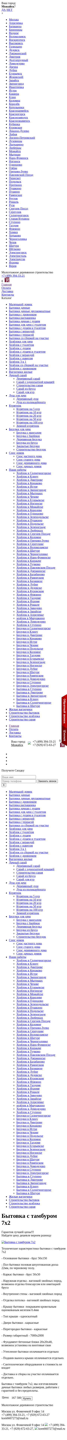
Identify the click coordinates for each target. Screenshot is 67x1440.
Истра (13, 90)
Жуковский (16, 77)
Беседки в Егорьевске (30, 658)
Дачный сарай (18, 375)
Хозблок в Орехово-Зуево (32, 540)
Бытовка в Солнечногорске (33, 702)
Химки (13, 232)
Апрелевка (16, 23)
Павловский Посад (21, 174)
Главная (6, 284)
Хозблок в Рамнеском (30, 577)
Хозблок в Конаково (29, 483)
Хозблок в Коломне (28, 537)
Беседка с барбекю (28, 436)
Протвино (15, 185)
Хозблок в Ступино (28, 625)
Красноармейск (19, 110)
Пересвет (15, 178)
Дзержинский (17, 53)
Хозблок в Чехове (27, 496)
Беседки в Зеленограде (30, 662)
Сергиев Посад (18, 208)
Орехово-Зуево (18, 171)
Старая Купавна (19, 218)
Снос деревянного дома (31, 463)
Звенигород (16, 83)
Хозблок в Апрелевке (30, 614)
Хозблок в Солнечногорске (33, 473)
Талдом (13, 225)
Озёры (13, 168)
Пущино (14, 191)
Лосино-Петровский (22, 137)
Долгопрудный (18, 60)
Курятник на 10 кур (28, 412)
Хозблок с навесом (21, 358)
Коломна (14, 100)
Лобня (13, 134)
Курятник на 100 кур (29, 422)
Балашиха (15, 26)
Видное (14, 33)
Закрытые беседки (28, 446)
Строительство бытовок (24, 712)
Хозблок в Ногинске (29, 503)
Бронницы (15, 29)
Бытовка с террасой (21, 334)
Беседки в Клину (27, 631)
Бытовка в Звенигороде (31, 695)
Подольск (15, 181)
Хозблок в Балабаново (30, 574)
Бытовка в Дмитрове (29, 692)
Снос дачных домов (29, 466)
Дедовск (14, 50)
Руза (12, 205)
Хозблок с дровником (22, 368)
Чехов (12, 242)
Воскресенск (17, 39)
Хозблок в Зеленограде (31, 527)
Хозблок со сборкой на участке (28, 365)
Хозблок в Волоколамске (32, 547)
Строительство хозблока (24, 716)
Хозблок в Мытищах (29, 493)
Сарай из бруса (26, 388)
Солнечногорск (19, 215)
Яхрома (14, 262)
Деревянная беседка (29, 439)
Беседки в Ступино (28, 682)
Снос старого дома (28, 459)
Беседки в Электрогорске (32, 685)
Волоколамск (17, 36)
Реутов (13, 198)
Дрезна (13, 66)
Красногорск (17, 114)
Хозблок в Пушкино (29, 520)
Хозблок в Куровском (30, 591)
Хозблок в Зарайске (28, 611)
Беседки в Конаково (29, 638)
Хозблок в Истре (27, 486)
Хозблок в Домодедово (31, 621)
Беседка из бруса (27, 442)
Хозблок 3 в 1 (17, 361)
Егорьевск (15, 73)
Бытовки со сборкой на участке (29, 338)
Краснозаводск (18, 117)
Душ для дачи (17, 395)
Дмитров (14, 56)
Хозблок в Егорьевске (30, 500)
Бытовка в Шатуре (28, 706)
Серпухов (15, 212)
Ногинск (14, 161)
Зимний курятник (27, 425)
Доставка (7, 291)
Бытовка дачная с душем (24, 321)
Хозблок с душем (20, 348)
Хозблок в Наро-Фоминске (33, 557)
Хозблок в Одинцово (29, 513)
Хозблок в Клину (27, 476)
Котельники (16, 107)
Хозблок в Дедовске (29, 587)
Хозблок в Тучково (28, 564)
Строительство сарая (29, 385)
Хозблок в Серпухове (30, 544)
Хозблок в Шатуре (28, 550)
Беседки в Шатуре (27, 672)
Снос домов (16, 452)
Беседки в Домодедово (30, 679)
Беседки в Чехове (27, 645)
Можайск (15, 151)
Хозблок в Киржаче (28, 560)
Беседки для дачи (20, 429)
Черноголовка (18, 239)
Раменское (15, 195)
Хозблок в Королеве (29, 510)
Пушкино (15, 188)
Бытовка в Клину (27, 699)
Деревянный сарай (28, 378)
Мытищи (14, 154)
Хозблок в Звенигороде (31, 490)
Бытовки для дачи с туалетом (27, 324)
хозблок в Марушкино (30, 618)
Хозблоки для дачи (21, 341)
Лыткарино (16, 144)
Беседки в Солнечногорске (33, 628)
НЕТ (9, 9)
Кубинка (14, 124)
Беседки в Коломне (28, 652)
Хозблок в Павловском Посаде (35, 567)
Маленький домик (20, 304)
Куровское (15, 127)
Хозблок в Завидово (29, 608)
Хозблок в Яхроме (28, 601)
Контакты (7, 294)
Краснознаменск (19, 120)
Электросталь (17, 255)
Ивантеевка (16, 87)
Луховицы (15, 141)
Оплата (6, 287)
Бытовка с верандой (21, 331)
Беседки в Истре (26, 641)
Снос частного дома (29, 456)
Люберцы (15, 147)
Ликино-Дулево (19, 131)
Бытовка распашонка (22, 317)
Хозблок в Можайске (29, 506)
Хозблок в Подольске (30, 523)
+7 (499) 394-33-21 (13, 275)
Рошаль (13, 201)
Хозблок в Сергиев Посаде (33, 533)
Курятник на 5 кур (28, 409)
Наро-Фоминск (18, 158)
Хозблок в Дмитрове (29, 479)
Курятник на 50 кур (28, 419)
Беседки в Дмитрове (29, 635)
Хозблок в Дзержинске (30, 571)
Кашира (14, 93)
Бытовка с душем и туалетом (27, 328)
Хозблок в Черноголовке (32, 554)
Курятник (15, 405)
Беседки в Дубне (27, 668)
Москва (14, 19)
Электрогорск (18, 252)
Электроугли (17, 259)
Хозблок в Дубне (27, 584)
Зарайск (14, 80)
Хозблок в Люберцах (29, 530)
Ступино (14, 222)
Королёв (14, 104)
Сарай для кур (25, 392)
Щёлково (14, 249)
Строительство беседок (31, 449)
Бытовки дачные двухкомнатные (29, 311)
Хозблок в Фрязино (28, 594)
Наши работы (17, 469)
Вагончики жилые (20, 371)
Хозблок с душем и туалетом (27, 351)
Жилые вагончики (20, 709)
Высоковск (16, 43)
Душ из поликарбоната (31, 402)
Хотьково (15, 235)
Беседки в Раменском (29, 675)
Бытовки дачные (19, 307)
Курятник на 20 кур (28, 415)
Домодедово (17, 63)
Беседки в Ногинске (29, 665)
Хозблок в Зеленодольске (32, 517)
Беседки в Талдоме (28, 655)
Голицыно (15, 46)
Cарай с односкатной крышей (35, 382)
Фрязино (14, 228)
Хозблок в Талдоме (28, 598)
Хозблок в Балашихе (29, 581)
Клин (12, 97)
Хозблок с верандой (21, 355)
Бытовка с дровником (22, 314)
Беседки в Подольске (29, 648)
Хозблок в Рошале (27, 604)
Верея (12, 266)
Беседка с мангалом (28, 432)
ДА (3, 9)
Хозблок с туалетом (21, 344)
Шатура (14, 245)
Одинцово (15, 164)
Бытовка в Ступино (29, 689)
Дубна (13, 70)
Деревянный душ (27, 398)
